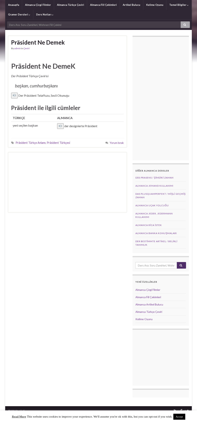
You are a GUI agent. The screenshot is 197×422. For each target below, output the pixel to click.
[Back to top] (188, 413)
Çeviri (26, 48)
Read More (19, 416)
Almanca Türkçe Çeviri (70, 4)
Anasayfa (13, 4)
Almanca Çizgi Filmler (38, 4)
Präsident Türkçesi (58, 142)
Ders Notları (44, 14)
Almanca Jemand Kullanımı (154, 185)
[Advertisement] (67, 182)
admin (17, 48)
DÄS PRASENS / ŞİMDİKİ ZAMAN (154, 177)
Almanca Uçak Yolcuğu (152, 205)
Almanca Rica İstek (148, 225)
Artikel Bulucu (131, 4)
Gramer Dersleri (18, 14)
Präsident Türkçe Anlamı (31, 142)
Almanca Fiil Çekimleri (103, 4)
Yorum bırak (117, 142)
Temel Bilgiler (178, 4)
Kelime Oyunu (154, 4)
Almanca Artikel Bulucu (149, 304)
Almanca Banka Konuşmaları (156, 233)
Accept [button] (179, 416)
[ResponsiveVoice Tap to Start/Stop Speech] (14, 95)
